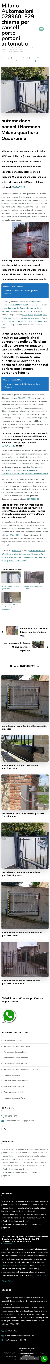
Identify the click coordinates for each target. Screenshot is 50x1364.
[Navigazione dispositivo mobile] (41, 29)
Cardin (30, 321)
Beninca (31, 318)
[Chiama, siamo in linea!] (44, 1359)
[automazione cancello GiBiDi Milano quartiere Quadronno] (11, 577)
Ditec (24, 318)
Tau (11, 324)
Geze (3, 321)
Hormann (38, 321)
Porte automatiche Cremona (16, 1080)
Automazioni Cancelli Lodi (15, 1052)
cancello (4, 1265)
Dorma (17, 321)
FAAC (24, 314)
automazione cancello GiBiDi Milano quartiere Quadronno (10, 586)
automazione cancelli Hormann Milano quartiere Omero (21, 934)
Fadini (18, 318)
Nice (14, 318)
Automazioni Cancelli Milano (16, 1057)
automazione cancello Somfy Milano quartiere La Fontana (20, 982)
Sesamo (10, 321)
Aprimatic (38, 314)
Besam (24, 321)
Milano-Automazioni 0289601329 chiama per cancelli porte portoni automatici (17, 25)
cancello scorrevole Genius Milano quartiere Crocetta (24, 727)
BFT (45, 314)
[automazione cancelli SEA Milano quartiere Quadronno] (11, 597)
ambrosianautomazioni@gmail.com (19, 1120)
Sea (9, 318)
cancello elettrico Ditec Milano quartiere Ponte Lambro (22, 815)
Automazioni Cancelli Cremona (17, 1046)
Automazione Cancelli (13, 1040)
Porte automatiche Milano (15, 1092)
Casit (44, 321)
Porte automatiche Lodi (14, 1086)
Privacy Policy (7, 1281)
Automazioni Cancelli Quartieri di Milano (21, 1069)
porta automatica (40, 1275)
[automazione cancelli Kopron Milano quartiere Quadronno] (34, 577)
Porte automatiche (12, 1075)
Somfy (4, 318)
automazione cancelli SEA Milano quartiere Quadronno (9, 606)
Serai (37, 318)
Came (30, 314)
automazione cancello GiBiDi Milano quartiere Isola (20, 767)
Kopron (4, 324)
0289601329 (18, 187)
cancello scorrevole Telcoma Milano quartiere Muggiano (20, 874)
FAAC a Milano (22, 1265)
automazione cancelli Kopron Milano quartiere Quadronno (33, 586)
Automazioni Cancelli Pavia (15, 1063)
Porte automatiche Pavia (14, 1098)
